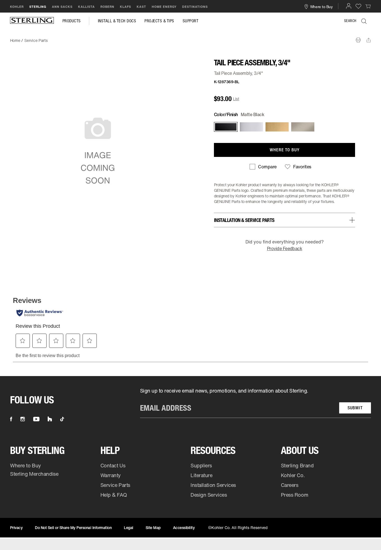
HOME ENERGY (164, 6)
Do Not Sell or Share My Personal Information (73, 527)
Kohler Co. (293, 475)
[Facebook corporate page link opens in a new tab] (11, 419)
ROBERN (107, 6)
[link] (368, 6)
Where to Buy (25, 465)
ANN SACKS (62, 6)
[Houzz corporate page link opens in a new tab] (50, 419)
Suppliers (201, 465)
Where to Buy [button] (321, 6)
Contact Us (113, 465)
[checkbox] (263, 166)
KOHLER (17, 6)
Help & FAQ (113, 494)
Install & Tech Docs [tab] (117, 21)
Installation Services (213, 485)
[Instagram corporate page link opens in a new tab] (22, 419)
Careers (289, 485)
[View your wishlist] (358, 6)
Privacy (16, 527)
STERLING (37, 6)
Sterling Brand (297, 465)
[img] (32, 20)
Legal (128, 527)
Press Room (294, 494)
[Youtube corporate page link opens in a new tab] (36, 419)
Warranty (110, 475)
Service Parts (115, 485)
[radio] (225, 127)
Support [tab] (191, 21)
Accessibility (184, 527)
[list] (255, 402)
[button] (348, 6)
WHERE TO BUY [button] (285, 149)
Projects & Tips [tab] (159, 21)
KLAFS (125, 6)
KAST (141, 6)
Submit (355, 407)
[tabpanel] (190, 37)
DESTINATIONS (195, 6)
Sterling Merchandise (34, 473)
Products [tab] (71, 21)
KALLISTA (86, 6)
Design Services (209, 494)
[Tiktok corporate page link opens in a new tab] (62, 419)
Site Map (153, 527)
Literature (202, 475)
